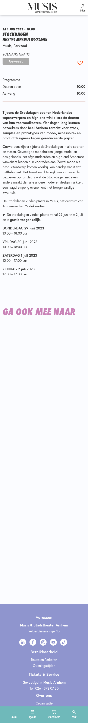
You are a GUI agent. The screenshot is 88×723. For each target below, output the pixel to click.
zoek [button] (74, 716)
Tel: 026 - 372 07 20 (44, 688)
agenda (32, 716)
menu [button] (14, 716)
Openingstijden (44, 665)
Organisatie (44, 703)
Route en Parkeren (44, 659)
